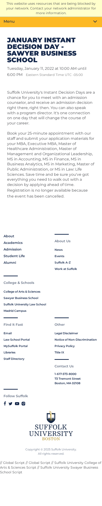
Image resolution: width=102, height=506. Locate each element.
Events (59, 256)
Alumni (10, 262)
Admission (13, 249)
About (9, 236)
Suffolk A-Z (63, 262)
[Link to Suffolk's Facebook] (5, 403)
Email (8, 333)
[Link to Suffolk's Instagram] (23, 403)
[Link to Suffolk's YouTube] (17, 403)
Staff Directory (14, 359)
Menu (9, 21)
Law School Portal (17, 339)
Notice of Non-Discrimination (76, 339)
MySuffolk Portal (16, 346)
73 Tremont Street (68, 378)
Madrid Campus (15, 310)
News (59, 249)
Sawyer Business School (21, 298)
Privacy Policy (65, 346)
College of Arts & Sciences (22, 291)
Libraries (9, 352)
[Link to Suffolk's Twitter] (11, 403)
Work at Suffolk (66, 269)
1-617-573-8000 (65, 374)
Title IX (59, 352)
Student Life (14, 256)
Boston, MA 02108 (67, 383)
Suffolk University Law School (25, 304)
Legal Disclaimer (66, 333)
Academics (13, 243)
